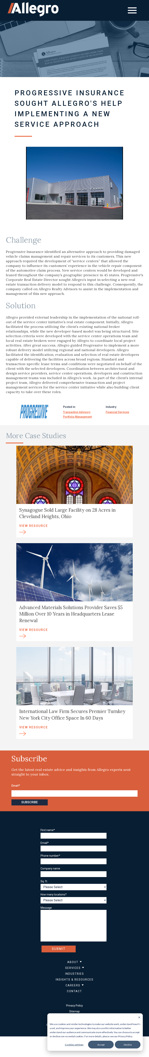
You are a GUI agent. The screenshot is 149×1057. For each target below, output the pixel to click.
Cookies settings (74, 1044)
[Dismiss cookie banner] (139, 1018)
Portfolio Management (77, 416)
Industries (74, 973)
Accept (101, 1044)
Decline (128, 1044)
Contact (74, 991)
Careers (73, 985)
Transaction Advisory (76, 412)
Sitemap (74, 1011)
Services (73, 967)
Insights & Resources (75, 979)
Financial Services (117, 412)
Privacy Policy (74, 1005)
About (72, 962)
